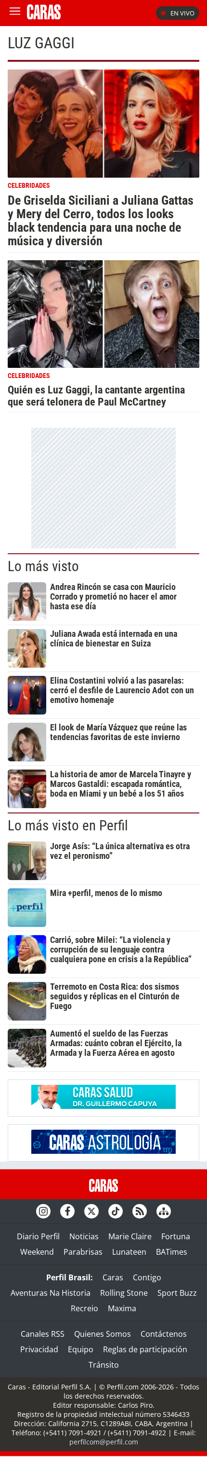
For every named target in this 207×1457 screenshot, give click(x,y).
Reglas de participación (145, 1349)
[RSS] (139, 1211)
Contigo (147, 1277)
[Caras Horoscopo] (103, 1151)
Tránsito (104, 1364)
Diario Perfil (38, 1236)
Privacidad (39, 1349)
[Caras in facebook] (67, 1211)
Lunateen (129, 1252)
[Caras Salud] (103, 1106)
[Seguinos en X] (91, 1211)
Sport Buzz (177, 1293)
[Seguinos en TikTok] (115, 1211)
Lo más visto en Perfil (68, 825)
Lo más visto (43, 566)
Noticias (84, 1236)
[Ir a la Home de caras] (44, 16)
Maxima (122, 1308)
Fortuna (175, 1236)
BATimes (171, 1252)
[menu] (15, 13)
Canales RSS (43, 1334)
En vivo (182, 13)
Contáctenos (164, 1334)
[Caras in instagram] (43, 1211)
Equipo (80, 1349)
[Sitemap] (163, 1211)
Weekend (37, 1252)
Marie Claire (130, 1236)
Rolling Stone (124, 1293)
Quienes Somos (102, 1334)
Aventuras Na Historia (51, 1293)
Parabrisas (83, 1252)
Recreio (84, 1308)
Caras (113, 1277)
